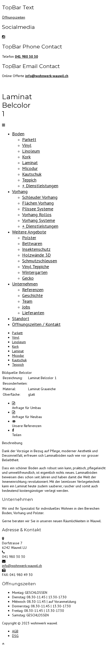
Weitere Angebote (29, 232)
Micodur (30, 168)
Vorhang (20, 191)
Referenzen (32, 289)
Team (27, 301)
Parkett (29, 139)
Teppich (29, 180)
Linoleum (31, 151)
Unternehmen (25, 284)
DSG (15, 635)
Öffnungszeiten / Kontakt (36, 324)
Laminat (30, 162)
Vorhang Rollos (36, 214)
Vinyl (26, 145)
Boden (18, 134)
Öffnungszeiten (13, 17)
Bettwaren (32, 243)
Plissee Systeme (37, 209)
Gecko (28, 278)
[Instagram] (3, 37)
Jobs (26, 307)
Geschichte (32, 295)
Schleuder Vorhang (40, 197)
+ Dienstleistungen (40, 186)
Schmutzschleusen (39, 261)
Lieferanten (33, 313)
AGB (15, 631)
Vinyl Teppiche (35, 266)
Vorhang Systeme (38, 220)
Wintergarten (34, 272)
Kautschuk (31, 174)
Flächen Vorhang (38, 203)
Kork (26, 157)
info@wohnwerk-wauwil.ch (22, 565)
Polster (29, 238)
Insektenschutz (36, 249)
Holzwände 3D (36, 255)
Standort (20, 318)
